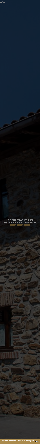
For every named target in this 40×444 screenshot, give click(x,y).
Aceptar (37, 441)
